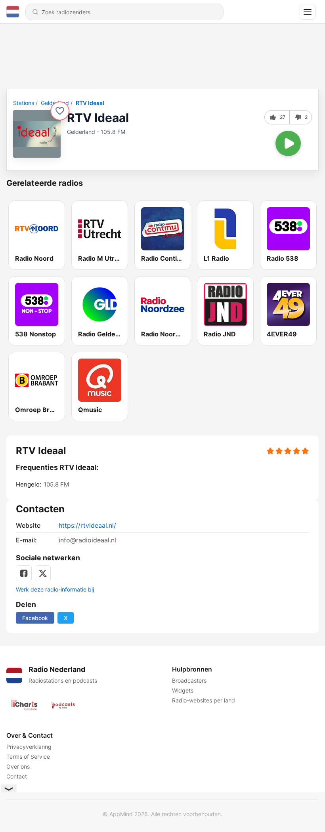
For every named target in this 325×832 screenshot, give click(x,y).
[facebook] (24, 573)
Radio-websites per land (203, 700)
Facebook (35, 617)
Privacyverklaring (29, 746)
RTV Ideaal (90, 102)
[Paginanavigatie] (307, 12)
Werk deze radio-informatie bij (55, 589)
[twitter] (43, 573)
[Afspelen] (288, 143)
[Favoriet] (59, 110)
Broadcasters (189, 680)
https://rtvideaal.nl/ (87, 525)
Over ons (18, 766)
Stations (23, 102)
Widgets (182, 690)
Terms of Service (28, 756)
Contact (16, 776)
